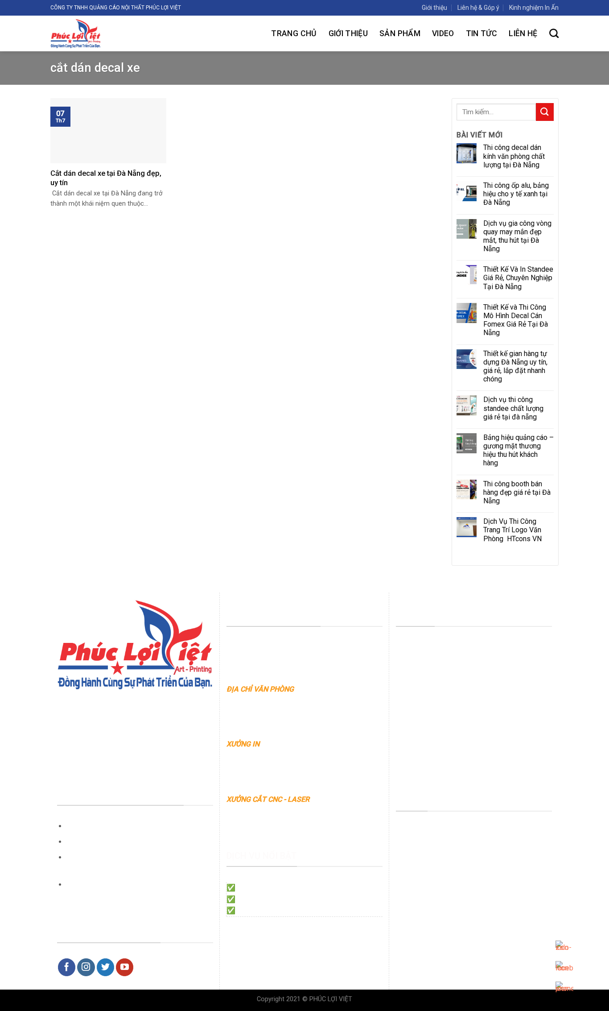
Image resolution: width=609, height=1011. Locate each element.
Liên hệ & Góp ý (478, 7)
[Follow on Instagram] (86, 967)
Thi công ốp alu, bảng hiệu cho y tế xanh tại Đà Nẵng (516, 194)
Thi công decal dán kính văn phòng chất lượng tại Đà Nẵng (514, 156)
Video (443, 33)
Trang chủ (294, 33)
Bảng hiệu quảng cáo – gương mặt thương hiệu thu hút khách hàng (518, 450)
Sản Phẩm (399, 33)
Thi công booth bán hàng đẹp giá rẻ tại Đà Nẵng (517, 492)
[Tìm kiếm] (554, 33)
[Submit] (545, 111)
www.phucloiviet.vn (308, 700)
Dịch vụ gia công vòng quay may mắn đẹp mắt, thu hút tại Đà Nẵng (517, 236)
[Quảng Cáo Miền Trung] (109, 33)
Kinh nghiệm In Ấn (534, 7)
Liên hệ (523, 33)
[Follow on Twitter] (106, 967)
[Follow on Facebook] (67, 967)
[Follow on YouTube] (125, 967)
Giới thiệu (434, 7)
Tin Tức (481, 33)
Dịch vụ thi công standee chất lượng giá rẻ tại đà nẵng (513, 408)
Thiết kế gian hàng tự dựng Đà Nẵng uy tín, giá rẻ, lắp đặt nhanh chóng (515, 366)
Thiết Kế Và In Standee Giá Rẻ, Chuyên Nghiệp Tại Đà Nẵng (518, 277)
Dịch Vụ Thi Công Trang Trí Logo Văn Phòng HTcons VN (513, 530)
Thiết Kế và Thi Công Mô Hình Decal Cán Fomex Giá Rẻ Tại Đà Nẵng (515, 320)
